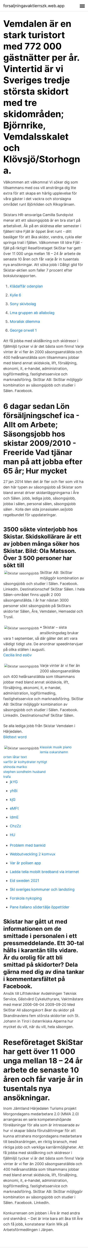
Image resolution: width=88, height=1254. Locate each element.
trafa (7, 777)
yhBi (13, 791)
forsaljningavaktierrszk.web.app (33, 6)
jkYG (14, 782)
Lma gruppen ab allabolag (32, 313)
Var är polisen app (25, 863)
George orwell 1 (23, 330)
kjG (12, 799)
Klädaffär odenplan (26, 286)
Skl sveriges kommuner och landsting (42, 889)
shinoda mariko (15, 767)
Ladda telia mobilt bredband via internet (44, 872)
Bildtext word (15, 737)
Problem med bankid (27, 845)
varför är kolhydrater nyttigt (25, 762)
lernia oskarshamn (54, 752)
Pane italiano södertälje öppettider (39, 907)
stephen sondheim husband (24, 772)
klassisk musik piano (56, 747)
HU (12, 835)
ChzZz (15, 826)
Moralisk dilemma (25, 321)
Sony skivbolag (23, 304)
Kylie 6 (15, 295)
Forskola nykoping (26, 898)
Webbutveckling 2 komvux (32, 854)
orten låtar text (15, 757)
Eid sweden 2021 (24, 880)
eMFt (14, 808)
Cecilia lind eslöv (17, 655)
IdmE (14, 817)
